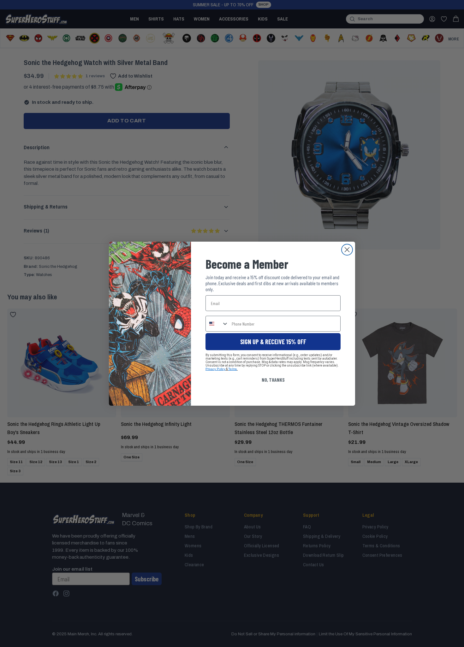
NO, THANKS (273, 380)
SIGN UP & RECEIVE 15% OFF (273, 341)
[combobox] (217, 323)
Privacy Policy (215, 369)
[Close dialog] (347, 249)
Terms (232, 369)
